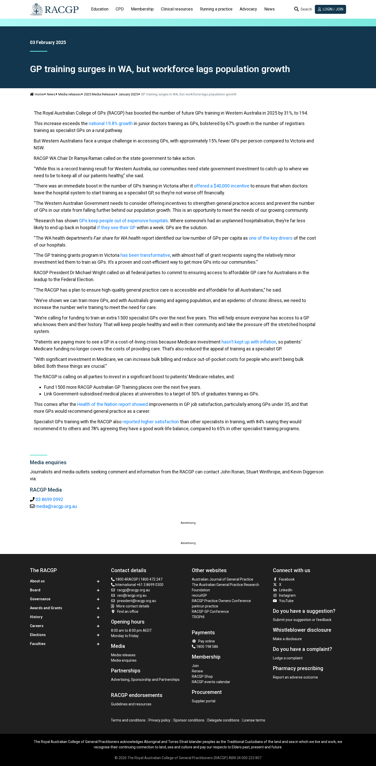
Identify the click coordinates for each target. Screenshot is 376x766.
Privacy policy (159, 720)
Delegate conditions (223, 720)
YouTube (286, 601)
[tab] (99, 9)
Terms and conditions (128, 720)
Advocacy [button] (248, 9)
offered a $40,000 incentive (221, 185)
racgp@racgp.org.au (133, 590)
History (36, 617)
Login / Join (332, 9)
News (51, 94)
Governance (40, 599)
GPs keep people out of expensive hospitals (123, 220)
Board (35, 590)
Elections (38, 635)
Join (195, 666)
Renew (197, 671)
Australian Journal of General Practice (222, 579)
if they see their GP (116, 227)
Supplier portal (203, 701)
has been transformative (145, 255)
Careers (36, 626)
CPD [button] (120, 9)
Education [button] (99, 9)
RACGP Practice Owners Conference (221, 601)
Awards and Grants (46, 608)
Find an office (127, 611)
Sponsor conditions (188, 720)
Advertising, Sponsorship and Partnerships (145, 680)
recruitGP (199, 595)
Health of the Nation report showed (112, 404)
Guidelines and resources (131, 704)
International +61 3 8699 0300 (139, 585)
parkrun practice (205, 606)
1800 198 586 (206, 647)
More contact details (132, 606)
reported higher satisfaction (151, 421)
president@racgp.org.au (136, 601)
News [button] (269, 9)
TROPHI (198, 617)
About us (37, 581)
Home (39, 94)
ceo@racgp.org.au (132, 595)
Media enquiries (124, 660)
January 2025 (128, 94)
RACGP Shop (202, 676)
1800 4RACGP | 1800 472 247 (138, 579)
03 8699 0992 (49, 499)
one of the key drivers (271, 238)
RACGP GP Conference (210, 611)
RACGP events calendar (211, 682)
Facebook (287, 579)
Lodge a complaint (288, 658)
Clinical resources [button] (177, 9)
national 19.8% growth (111, 123)
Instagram (287, 595)
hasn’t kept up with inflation (249, 342)
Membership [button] (142, 9)
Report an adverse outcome (295, 677)
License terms (253, 720)
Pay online (206, 641)
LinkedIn (285, 590)
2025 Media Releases (99, 94)
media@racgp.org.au (56, 506)
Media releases (69, 94)
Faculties (38, 644)
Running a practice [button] (216, 9)
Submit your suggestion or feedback (302, 620)
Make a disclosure (287, 639)
